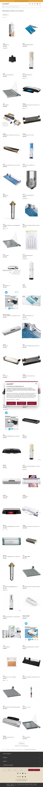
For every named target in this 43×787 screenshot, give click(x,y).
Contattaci (8, 784)
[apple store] (23, 777)
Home (3, 749)
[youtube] (23, 773)
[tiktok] (25, 773)
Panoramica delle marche (11, 785)
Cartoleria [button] (13, 749)
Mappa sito (12, 784)
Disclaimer (35, 784)
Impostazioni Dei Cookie (28, 784)
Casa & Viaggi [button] (7, 749)
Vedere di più (21, 743)
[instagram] (18, 773)
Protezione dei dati (20, 784)
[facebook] (20, 773)
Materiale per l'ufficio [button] (19, 749)
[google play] (25, 777)
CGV (15, 784)
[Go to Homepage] (5, 4)
